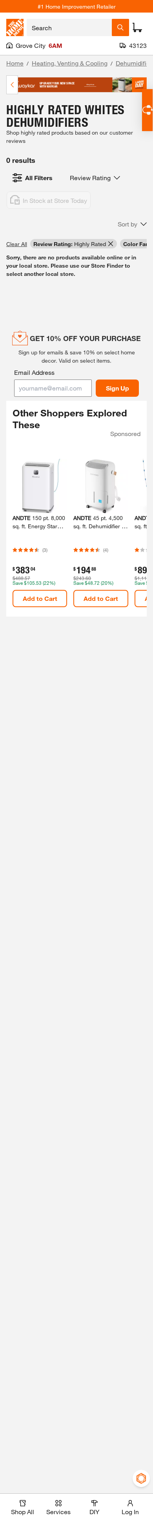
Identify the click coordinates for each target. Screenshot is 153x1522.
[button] (132, 224)
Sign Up (117, 388)
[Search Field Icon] (120, 27)
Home (15, 63)
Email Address (34, 372)
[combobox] (69, 27)
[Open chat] (147, 110)
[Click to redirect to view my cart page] (137, 27)
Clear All (16, 244)
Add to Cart (40, 598)
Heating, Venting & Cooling (69, 63)
